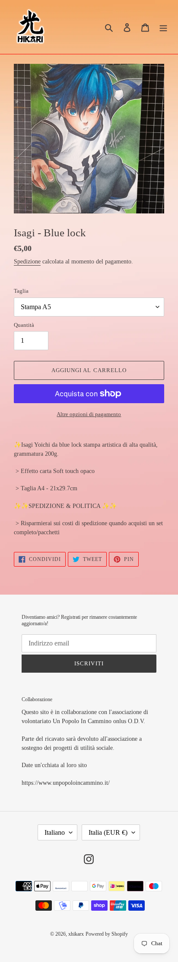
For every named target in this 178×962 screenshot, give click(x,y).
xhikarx (76, 934)
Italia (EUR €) (108, 832)
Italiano (54, 832)
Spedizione (27, 261)
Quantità (24, 325)
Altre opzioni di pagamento (89, 414)
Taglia (21, 291)
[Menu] (163, 27)
